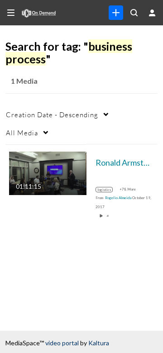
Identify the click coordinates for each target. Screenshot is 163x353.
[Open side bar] (11, 12)
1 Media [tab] (24, 80)
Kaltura (98, 343)
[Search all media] (134, 12)
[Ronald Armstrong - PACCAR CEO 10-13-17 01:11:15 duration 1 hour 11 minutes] (47, 172)
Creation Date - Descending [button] (52, 114)
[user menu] (152, 12)
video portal (62, 343)
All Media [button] (22, 133)
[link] (116, 12)
